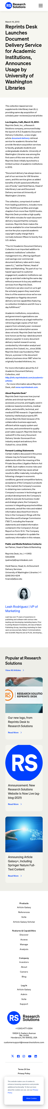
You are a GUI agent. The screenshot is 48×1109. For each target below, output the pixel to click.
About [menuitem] (24, 966)
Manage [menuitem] (24, 944)
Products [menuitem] (24, 903)
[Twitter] (12, 1056)
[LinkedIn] (35, 1056)
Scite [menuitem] (24, 916)
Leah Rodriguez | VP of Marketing (21, 609)
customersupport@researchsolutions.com (24, 1042)
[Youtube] (29, 1056)
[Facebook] (18, 1056)
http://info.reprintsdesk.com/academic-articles (24, 379)
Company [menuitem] (24, 958)
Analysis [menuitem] (24, 949)
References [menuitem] (24, 912)
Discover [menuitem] (24, 934)
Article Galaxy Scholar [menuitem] (24, 921)
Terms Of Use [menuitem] (24, 1069)
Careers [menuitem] (24, 971)
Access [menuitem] (24, 939)
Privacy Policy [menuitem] (24, 1073)
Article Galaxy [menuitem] (24, 907)
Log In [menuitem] (24, 985)
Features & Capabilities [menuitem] (24, 930)
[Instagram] (24, 1056)
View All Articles (13, 670)
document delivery (20, 138)
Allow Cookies (31, 1098)
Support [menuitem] (24, 1003)
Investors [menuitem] (24, 962)
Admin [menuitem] (24, 994)
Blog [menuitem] (24, 976)
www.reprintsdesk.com (26, 387)
